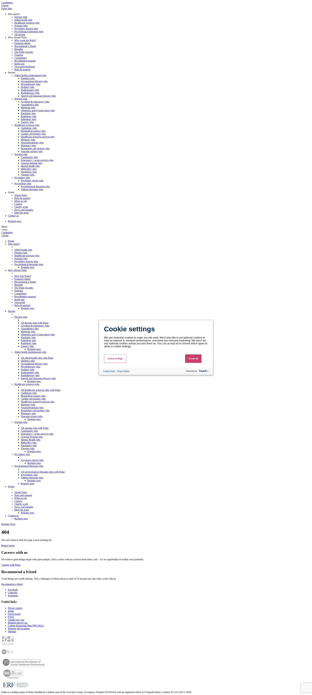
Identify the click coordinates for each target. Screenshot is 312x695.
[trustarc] (203, 371)
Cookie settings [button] (115, 358)
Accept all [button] (193, 358)
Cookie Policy (109, 371)
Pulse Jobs (6, 8)
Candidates (7, 2)
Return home (8, 545)
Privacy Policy (123, 371)
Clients (4, 5)
